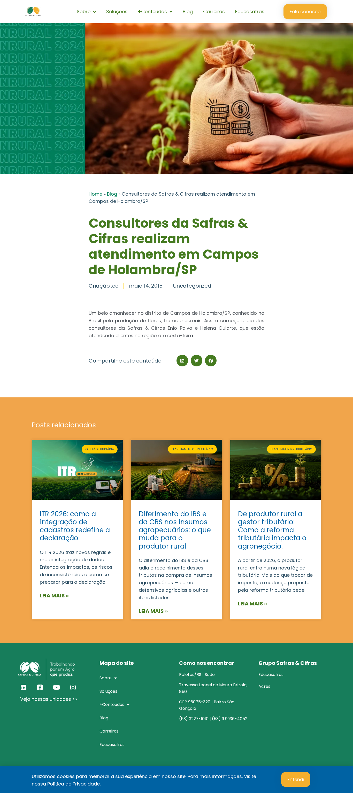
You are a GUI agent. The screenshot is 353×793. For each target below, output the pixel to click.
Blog (188, 11)
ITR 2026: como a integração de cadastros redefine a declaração (75, 526)
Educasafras (249, 11)
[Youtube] (56, 687)
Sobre (83, 11)
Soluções (116, 11)
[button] (182, 360)
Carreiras (214, 11)
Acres (264, 686)
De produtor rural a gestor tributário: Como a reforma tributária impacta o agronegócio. (272, 530)
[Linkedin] (23, 687)
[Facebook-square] (40, 687)
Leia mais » (54, 595)
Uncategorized (192, 285)
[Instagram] (73, 687)
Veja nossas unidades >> (49, 699)
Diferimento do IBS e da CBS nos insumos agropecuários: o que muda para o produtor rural (175, 530)
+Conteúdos (152, 11)
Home (95, 194)
